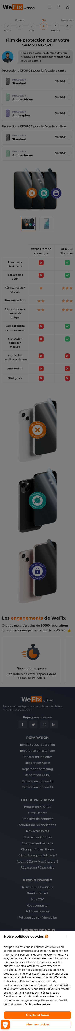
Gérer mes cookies (37, 1024)
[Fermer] (67, 936)
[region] (37, 981)
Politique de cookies (37, 1004)
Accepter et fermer (37, 1015)
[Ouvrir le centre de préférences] (5, 1024)
